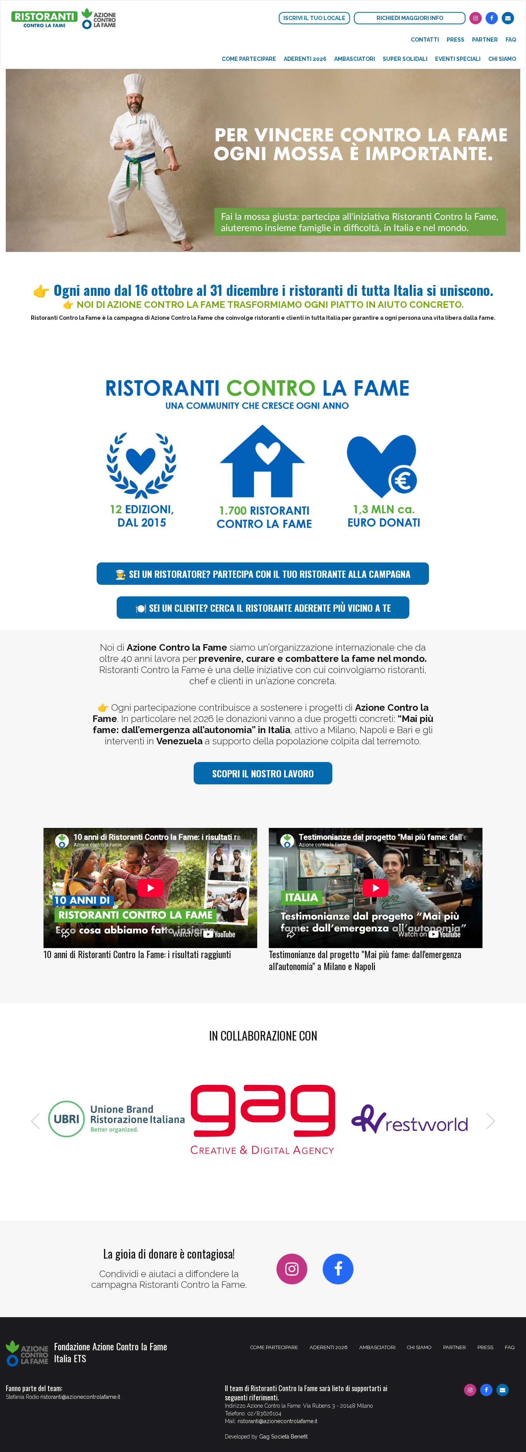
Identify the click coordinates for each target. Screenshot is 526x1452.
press (455, 40)
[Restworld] (409, 1119)
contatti (425, 40)
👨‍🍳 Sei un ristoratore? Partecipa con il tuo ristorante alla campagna (262, 574)
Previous (36, 1121)
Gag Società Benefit (283, 1437)
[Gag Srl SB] (263, 1119)
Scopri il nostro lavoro (263, 773)
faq (511, 40)
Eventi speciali (458, 59)
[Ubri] (117, 1119)
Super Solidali (405, 59)
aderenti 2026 (305, 59)
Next (490, 1121)
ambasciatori (354, 59)
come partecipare (249, 59)
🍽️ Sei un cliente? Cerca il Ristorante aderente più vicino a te (263, 607)
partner (485, 40)
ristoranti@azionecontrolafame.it (80, 1397)
